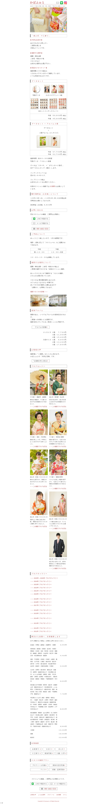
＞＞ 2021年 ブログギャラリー (41, 591)
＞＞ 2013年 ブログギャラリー (41, 623)
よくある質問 (42, 794)
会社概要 (59, 794)
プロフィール (51, 794)
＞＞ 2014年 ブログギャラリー (41, 618)
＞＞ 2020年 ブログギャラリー (41, 594)
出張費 (52, 186)
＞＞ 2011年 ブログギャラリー (40, 631)
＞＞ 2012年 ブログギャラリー (41, 628)
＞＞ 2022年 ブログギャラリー (41, 587)
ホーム (65, 794)
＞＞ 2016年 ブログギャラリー (41, 610)
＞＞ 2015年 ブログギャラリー (41, 613)
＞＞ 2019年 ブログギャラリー (41, 599)
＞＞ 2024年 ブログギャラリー (41, 581)
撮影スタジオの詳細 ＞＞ (39, 291)
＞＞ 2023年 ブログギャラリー (41, 584)
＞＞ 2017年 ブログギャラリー (41, 605)
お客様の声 (33, 794)
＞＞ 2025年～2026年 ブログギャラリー (44, 578)
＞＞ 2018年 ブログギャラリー (41, 602)
